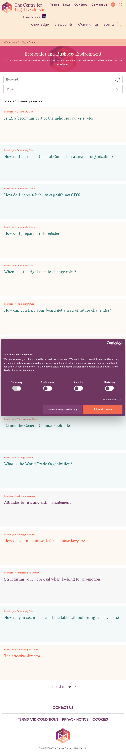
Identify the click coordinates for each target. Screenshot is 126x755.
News (67, 4)
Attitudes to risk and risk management (37, 502)
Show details (109, 399)
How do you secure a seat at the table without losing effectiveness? (62, 618)
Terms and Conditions (38, 719)
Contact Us (99, 4)
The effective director (22, 656)
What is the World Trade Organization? (38, 464)
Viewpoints (63, 24)
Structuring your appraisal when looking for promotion (52, 579)
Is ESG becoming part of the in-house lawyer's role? (49, 118)
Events (109, 24)
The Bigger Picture (26, 42)
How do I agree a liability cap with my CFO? (42, 195)
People (54, 4)
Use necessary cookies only (62, 409)
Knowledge (40, 24)
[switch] (47, 388)
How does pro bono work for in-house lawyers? (44, 541)
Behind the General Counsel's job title (37, 425)
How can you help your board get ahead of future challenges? (57, 310)
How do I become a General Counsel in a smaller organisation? (58, 157)
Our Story (81, 4)
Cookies (100, 719)
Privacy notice (75, 719)
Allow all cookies (103, 409)
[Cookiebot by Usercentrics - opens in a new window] (109, 343)
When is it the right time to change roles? (40, 272)
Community (88, 24)
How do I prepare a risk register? (32, 233)
